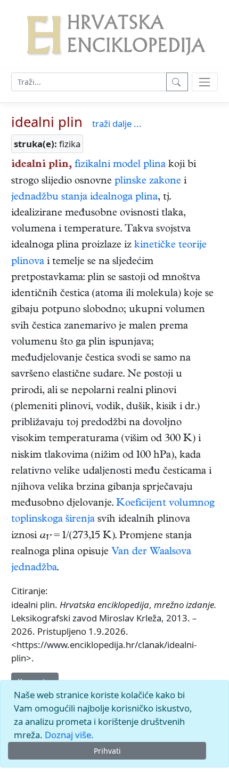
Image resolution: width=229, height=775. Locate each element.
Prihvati (107, 751)
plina (154, 165)
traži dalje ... (117, 123)
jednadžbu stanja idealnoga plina (84, 197)
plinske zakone (147, 181)
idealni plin (47, 122)
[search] (205, 82)
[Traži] (177, 82)
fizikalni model (108, 165)
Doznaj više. (69, 735)
